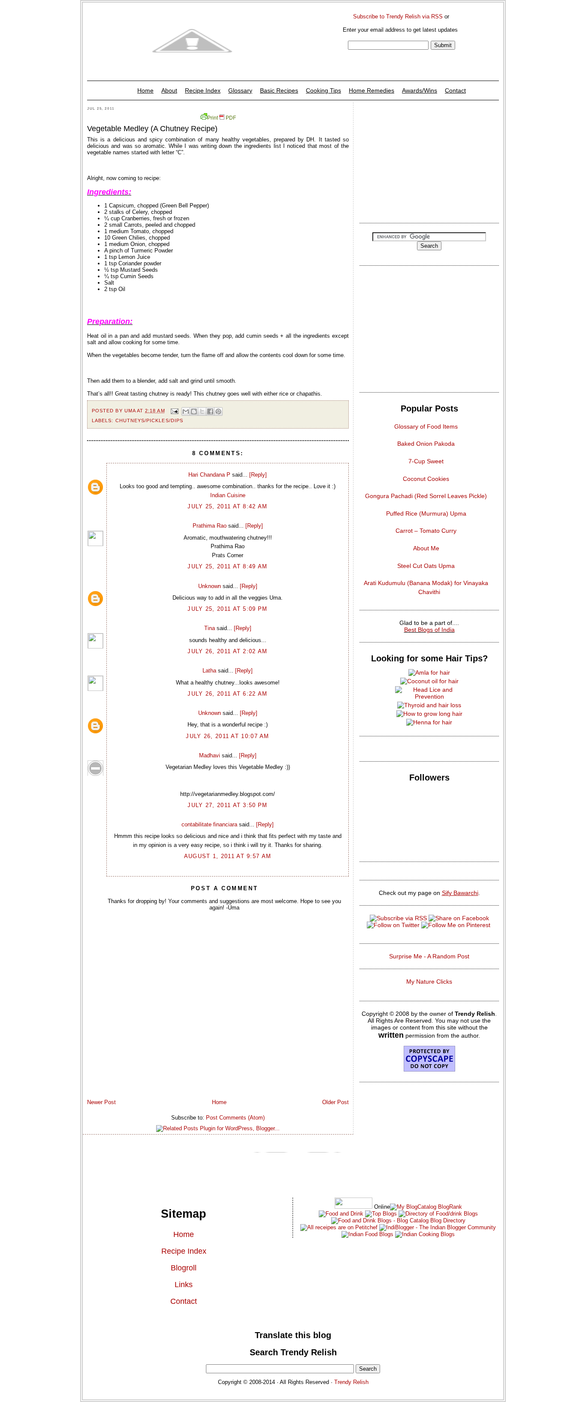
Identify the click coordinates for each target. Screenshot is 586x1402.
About (169, 90)
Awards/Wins (419, 90)
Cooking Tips (323, 90)
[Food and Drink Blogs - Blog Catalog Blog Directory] (426, 1207)
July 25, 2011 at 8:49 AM (227, 566)
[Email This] (185, 411)
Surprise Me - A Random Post (429, 956)
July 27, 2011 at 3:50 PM (227, 805)
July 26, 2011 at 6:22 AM (227, 693)
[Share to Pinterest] (218, 411)
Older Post (335, 1102)
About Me (426, 548)
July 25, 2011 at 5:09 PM (227, 609)
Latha (209, 670)
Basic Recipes (279, 90)
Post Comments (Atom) (235, 1117)
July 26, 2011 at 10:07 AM (227, 736)
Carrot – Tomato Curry (426, 530)
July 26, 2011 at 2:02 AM (227, 651)
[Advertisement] (429, 160)
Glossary (240, 90)
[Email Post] (174, 410)
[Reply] (258, 474)
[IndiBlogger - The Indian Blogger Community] (437, 1227)
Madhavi (209, 755)
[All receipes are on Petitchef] (339, 1227)
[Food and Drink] (341, 1213)
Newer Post (101, 1102)
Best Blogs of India (429, 629)
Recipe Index (203, 90)
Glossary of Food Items (426, 426)
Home (145, 90)
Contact (455, 90)
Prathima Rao (210, 525)
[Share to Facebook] (210, 411)
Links (184, 1284)
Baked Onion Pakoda (426, 443)
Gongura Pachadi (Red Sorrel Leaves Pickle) (426, 495)
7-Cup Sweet (426, 461)
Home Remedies (371, 90)
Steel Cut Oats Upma (426, 565)
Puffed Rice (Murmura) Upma (426, 513)
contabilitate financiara (209, 824)
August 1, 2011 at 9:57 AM (228, 856)
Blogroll (183, 1268)
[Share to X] (202, 411)
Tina (209, 628)
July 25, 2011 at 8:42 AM (227, 506)
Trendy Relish (351, 1382)
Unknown (209, 586)
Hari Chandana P (209, 474)
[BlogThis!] (194, 411)
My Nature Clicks (429, 981)
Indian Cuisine (227, 495)
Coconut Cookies (426, 478)
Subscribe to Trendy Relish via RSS (398, 16)
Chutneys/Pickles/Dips (149, 420)
